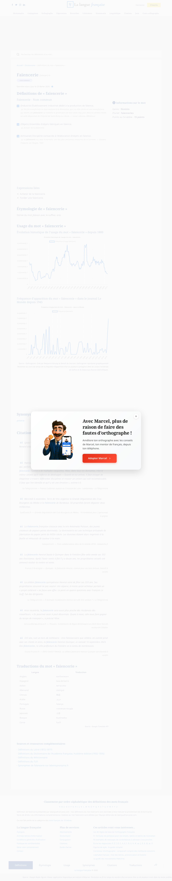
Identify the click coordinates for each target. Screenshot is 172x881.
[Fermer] (136, 416)
